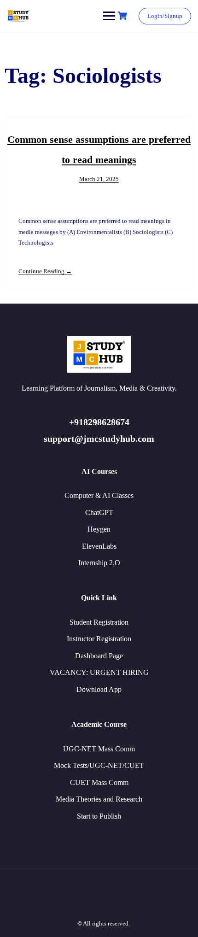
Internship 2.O (99, 563)
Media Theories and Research (99, 799)
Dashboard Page (99, 656)
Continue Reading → (45, 271)
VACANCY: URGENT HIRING (99, 672)
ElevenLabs (99, 546)
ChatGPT (99, 512)
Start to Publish (99, 816)
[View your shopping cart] (123, 16)
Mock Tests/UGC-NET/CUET (99, 765)
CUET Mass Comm (99, 782)
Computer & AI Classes (99, 495)
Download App (99, 689)
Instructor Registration (99, 639)
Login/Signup (164, 15)
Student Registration (99, 622)
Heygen (99, 529)
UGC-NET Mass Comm (99, 749)
